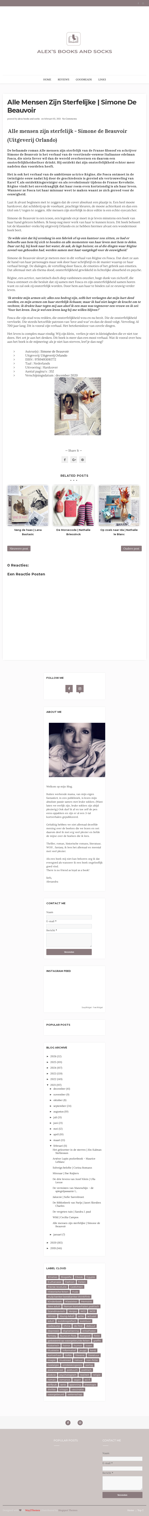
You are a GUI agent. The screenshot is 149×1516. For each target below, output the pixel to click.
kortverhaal (54, 1355)
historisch (53, 1345)
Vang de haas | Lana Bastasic (28, 532)
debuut (90, 1325)
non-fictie (92, 1360)
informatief (69, 1350)
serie (63, 1384)
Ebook (79, 1277)
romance (64, 1379)
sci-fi (87, 1379)
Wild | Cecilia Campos (65, 1217)
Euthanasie (54, 1281)
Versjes (73, 1311)
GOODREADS (84, 79)
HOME (47, 79)
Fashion (69, 1281)
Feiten (82, 1281)
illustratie (53, 1350)
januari (57, 1234)
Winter (52, 1316)
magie (52, 1360)
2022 (53, 1079)
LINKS (102, 79)
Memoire (86, 1301)
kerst (93, 1350)
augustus (58, 1111)
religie (96, 1374)
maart (57, 1140)
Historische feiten (58, 1291)
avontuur (85, 1321)
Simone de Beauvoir (55, 351)
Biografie (66, 1277)
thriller (52, 1389)
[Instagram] (80, 688)
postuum (72, 1369)
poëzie (52, 1374)
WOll (92, 1311)
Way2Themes (32, 1510)
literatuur (93, 1355)
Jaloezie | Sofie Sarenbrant (68, 1197)
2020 (53, 1242)
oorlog (89, 1365)
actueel (91, 1316)
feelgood (85, 1335)
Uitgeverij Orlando (54, 355)
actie (81, 1316)
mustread (65, 1360)
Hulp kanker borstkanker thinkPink (69, 1296)
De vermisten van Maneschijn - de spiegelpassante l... (73, 1189)
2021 (53, 1085)
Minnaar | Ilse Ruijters (66, 1173)
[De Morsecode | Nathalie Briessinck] (73, 505)
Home (130, 1510)
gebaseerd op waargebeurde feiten (69, 1340)
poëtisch (86, 1369)
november (59, 1094)
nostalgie (53, 1365)
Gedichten (76, 1286)
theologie (90, 1384)
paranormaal (55, 1369)
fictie (97, 1335)
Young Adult (67, 1316)
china (67, 1325)
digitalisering (71, 1330)
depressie (53, 1330)
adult (51, 1321)
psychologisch (67, 1374)
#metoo (52, 1277)
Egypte (90, 1277)
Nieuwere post (19, 548)
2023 (53, 1073)
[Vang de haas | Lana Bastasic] (27, 505)
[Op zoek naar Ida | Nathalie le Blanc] (119, 505)
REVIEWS (63, 79)
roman (52, 1379)
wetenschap (75, 1394)
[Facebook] (69, 688)
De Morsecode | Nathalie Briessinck (73, 532)
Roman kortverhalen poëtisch (81, 1306)
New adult (54, 1306)
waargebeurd (56, 1394)
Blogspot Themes (67, 1510)
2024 (53, 1067)
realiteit (84, 1374)
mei (56, 1128)
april (56, 1134)
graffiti (97, 1340)
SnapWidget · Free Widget (92, 1007)
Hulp (75, 1291)
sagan (77, 1379)
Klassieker (71, 1301)
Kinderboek (55, 1301)
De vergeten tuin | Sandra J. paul (72, 1211)
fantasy (52, 1335)
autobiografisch (67, 1321)
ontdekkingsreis (72, 1365)
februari (58, 1145)
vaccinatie (78, 1389)
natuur (78, 1360)
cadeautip (54, 1325)
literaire (79, 1355)
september (60, 1106)
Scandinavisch (56, 1311)
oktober (58, 1100)
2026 (53, 1056)
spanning (75, 1384)
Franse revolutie (57, 1286)
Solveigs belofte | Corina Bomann (72, 1167)
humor (78, 1345)
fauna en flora (68, 1335)
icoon (89, 1345)
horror (66, 1345)
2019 (53, 1248)
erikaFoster (89, 1330)
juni (56, 1123)
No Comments (69, 118)
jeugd (82, 1350)
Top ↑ (140, 1510)
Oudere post (131, 548)
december (59, 1088)
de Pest (78, 1325)
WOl (83, 1311)
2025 (53, 1062)
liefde (68, 1355)
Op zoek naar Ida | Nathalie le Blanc (119, 532)
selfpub (52, 1384)
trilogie (63, 1389)
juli (55, 1117)
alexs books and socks (29, 118)
